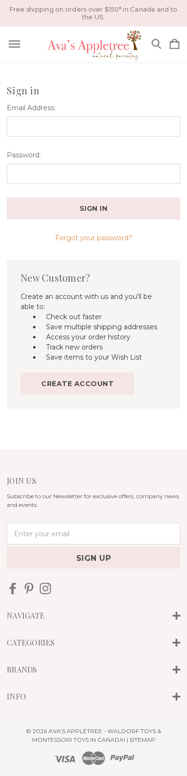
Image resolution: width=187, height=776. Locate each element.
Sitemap (142, 739)
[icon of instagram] (45, 588)
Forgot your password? (93, 237)
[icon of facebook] (13, 588)
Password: (24, 155)
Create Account (77, 383)
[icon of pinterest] (29, 588)
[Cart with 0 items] (174, 45)
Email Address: (31, 107)
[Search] (156, 45)
